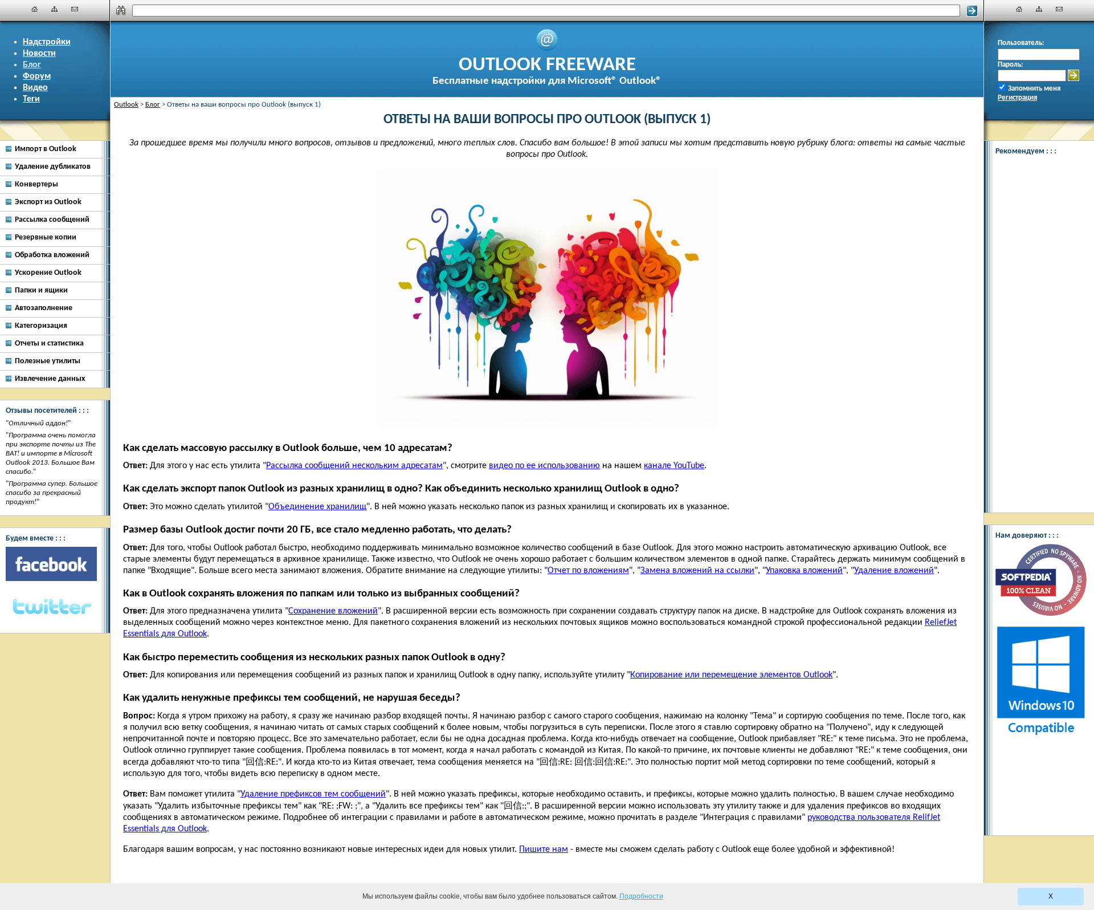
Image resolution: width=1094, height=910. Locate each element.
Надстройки (47, 42)
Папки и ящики (41, 290)
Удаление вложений (894, 570)
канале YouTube (674, 465)
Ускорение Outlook (48, 273)
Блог (32, 65)
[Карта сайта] (54, 9)
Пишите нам (543, 849)
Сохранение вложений (333, 611)
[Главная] (34, 9)
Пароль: (1010, 64)
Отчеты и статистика (49, 343)
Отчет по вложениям (588, 570)
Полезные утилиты (47, 361)
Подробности (641, 896)
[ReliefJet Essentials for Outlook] (1040, 499)
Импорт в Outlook (45, 149)
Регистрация (1017, 97)
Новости (39, 53)
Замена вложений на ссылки (697, 570)
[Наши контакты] (74, 9)
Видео (35, 87)
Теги (31, 99)
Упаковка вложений (804, 570)
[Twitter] (51, 607)
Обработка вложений (52, 255)
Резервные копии (45, 237)
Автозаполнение (43, 308)
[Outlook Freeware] (547, 49)
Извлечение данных (50, 379)
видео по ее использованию (544, 465)
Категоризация (41, 326)
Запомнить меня (1034, 88)
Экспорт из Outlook (48, 202)
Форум (37, 76)
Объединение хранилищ (317, 506)
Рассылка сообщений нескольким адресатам (354, 465)
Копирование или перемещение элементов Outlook (731, 675)
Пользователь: (1021, 43)
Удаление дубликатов (53, 166)
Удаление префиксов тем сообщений (313, 794)
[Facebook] (51, 564)
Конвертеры (36, 184)
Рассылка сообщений (52, 220)
